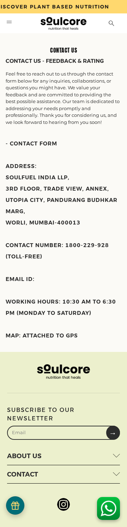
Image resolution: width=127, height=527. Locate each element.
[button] (9, 23)
